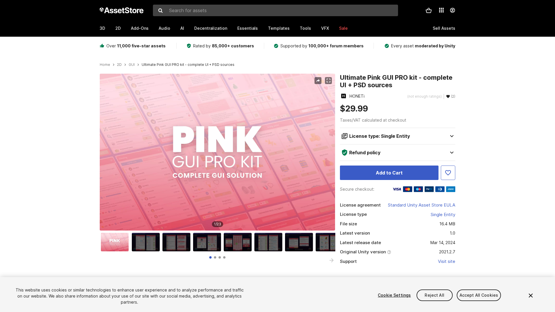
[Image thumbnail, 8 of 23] (331, 242)
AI (182, 28)
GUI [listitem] (132, 65)
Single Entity (443, 214)
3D (102, 28)
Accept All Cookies (479, 295)
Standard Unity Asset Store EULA (421, 205)
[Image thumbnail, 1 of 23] (116, 242)
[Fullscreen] (328, 80)
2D (118, 28)
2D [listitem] (119, 65)
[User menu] (452, 10)
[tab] (210, 257)
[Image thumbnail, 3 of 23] (177, 242)
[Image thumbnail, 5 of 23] (239, 242)
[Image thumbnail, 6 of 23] (269, 242)
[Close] (530, 295)
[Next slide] (331, 260)
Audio (164, 28)
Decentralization (210, 28)
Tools (305, 28)
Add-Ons (140, 28)
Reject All (434, 295)
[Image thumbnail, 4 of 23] (208, 242)
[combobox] (275, 10)
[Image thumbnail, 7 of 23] (300, 242)
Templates (279, 28)
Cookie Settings (394, 295)
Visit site (446, 261)
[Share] (317, 80)
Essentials (247, 28)
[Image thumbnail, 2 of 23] (147, 242)
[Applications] (441, 10)
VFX (325, 28)
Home (105, 65)
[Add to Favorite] (448, 173)
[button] (428, 10)
